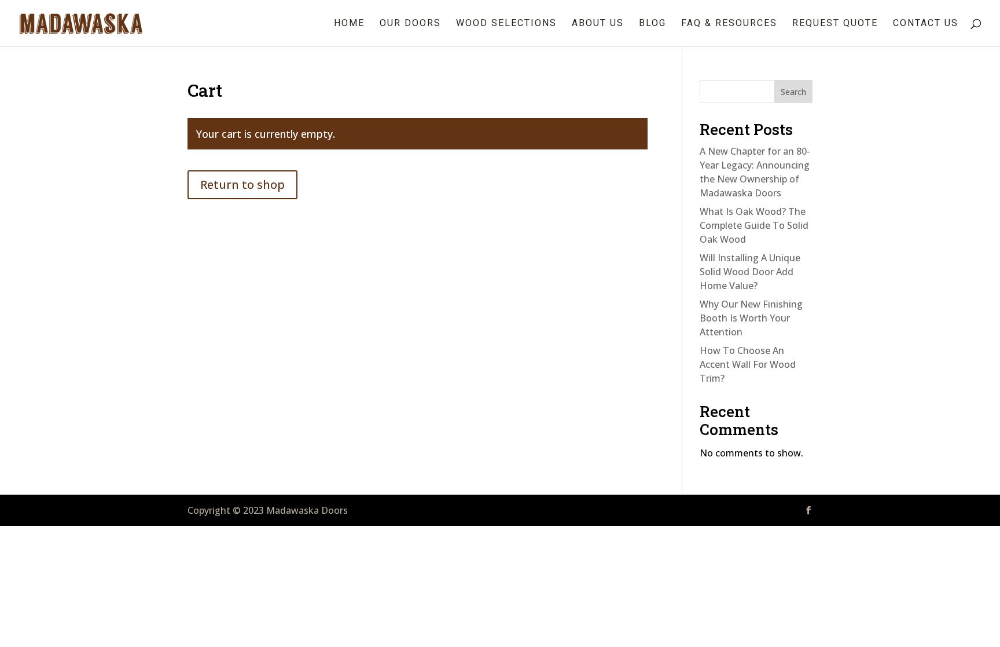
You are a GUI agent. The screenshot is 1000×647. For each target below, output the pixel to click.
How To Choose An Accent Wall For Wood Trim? (748, 364)
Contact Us (925, 23)
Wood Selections (506, 23)
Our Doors (410, 23)
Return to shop (242, 184)
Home (349, 23)
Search (793, 91)
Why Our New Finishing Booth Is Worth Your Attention (751, 318)
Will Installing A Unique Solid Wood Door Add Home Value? (750, 271)
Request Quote (835, 23)
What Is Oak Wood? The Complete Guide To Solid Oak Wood (754, 225)
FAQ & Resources (729, 23)
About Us (598, 23)
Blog (652, 23)
